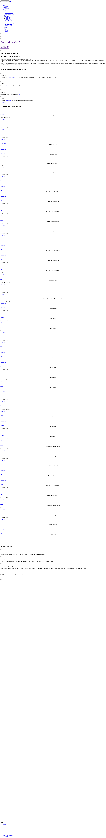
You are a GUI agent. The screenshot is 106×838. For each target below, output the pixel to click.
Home (4, 5)
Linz (1, 356)
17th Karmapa (8, 18)
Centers (4, 9)
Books (6, 27)
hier (19, 94)
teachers (7, 16)
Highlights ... (3, 102)
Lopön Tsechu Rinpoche (10, 20)
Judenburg (2, 133)
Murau (1, 445)
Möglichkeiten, (8, 100)
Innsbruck (2, 124)
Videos (6, 28)
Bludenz (2, 317)
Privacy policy (6, 836)
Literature (5, 825)
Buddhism (5, 7)
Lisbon (6, 10)
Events (4, 29)
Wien (1, 190)
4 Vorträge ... (3, 119)
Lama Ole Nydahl (8, 21)
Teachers (4, 15)
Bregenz (2, 114)
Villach (1, 386)
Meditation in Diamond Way (10, 14)
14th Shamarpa (8, 19)
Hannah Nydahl (8, 25)
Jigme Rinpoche (8, 24)
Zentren (6, 85)
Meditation (5, 11)
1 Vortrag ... (3, 139)
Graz (1, 279)
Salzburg (2, 395)
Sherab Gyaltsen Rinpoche (10, 22)
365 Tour (7, 31)
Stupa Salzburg (3, 143)
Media (4, 26)
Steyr (1, 200)
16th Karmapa (8, 17)
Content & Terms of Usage (8, 835)
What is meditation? (9, 13)
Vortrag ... (3, 129)
